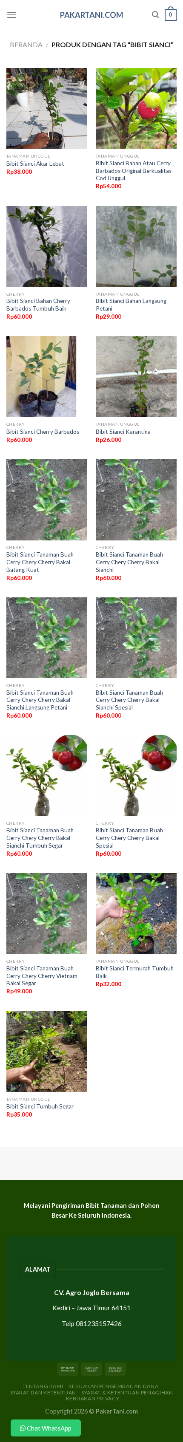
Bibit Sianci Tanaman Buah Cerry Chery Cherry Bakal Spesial (129, 837)
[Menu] (11, 14)
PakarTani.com (91, 15)
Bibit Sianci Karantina (123, 431)
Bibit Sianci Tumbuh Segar (40, 1106)
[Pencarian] (155, 14)
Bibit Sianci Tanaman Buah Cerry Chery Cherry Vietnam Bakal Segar (41, 976)
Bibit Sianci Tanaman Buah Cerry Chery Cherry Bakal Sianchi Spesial (129, 700)
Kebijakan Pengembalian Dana (114, 1386)
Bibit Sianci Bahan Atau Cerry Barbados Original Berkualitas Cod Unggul (134, 170)
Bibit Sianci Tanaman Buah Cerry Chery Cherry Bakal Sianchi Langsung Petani (40, 700)
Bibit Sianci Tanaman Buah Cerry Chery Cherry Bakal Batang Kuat (40, 562)
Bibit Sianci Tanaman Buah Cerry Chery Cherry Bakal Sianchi (129, 562)
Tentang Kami (43, 1386)
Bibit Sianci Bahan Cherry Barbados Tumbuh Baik (38, 304)
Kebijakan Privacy (92, 1398)
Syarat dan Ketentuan (43, 1392)
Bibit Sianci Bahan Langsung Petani (131, 304)
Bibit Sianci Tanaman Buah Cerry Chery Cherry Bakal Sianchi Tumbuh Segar (40, 837)
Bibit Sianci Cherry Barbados (42, 431)
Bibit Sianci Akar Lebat (35, 163)
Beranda (26, 44)
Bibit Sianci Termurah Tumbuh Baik (135, 972)
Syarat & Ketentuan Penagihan (127, 1392)
